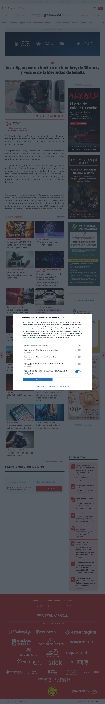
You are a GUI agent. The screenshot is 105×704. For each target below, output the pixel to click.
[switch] (78, 350)
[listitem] (52, 345)
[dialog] (52, 352)
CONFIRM (38, 379)
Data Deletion (41, 386)
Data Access (52, 386)
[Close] (88, 318)
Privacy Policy (64, 386)
